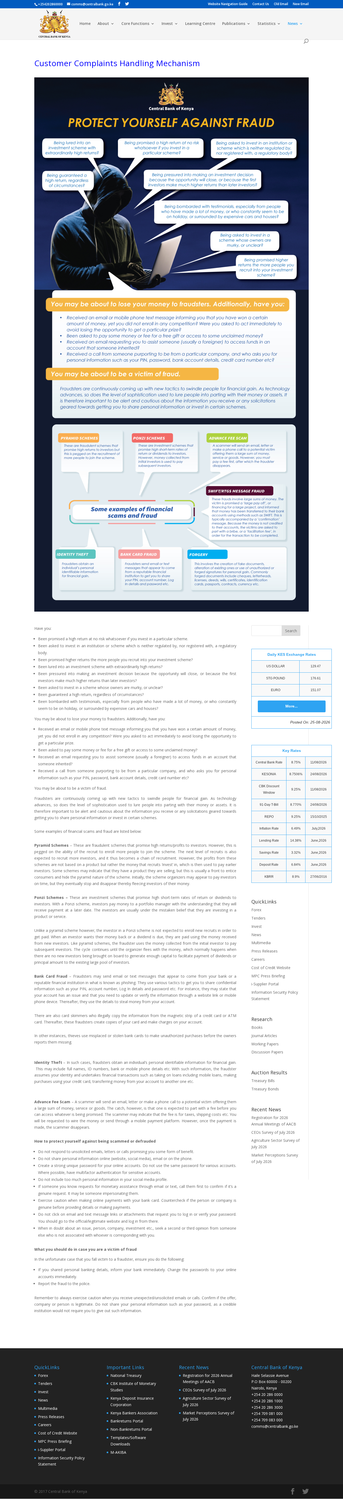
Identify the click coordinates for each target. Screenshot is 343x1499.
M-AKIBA (118, 1452)
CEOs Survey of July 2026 (273, 1132)
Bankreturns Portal (126, 1420)
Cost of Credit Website (270, 967)
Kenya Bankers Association (134, 1412)
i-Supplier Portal (265, 983)
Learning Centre (200, 24)
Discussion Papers (267, 1051)
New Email (301, 4)
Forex (256, 909)
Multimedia (261, 942)
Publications (233, 24)
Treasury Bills (263, 1080)
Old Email (281, 4)
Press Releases (264, 951)
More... (291, 706)
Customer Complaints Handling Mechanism (117, 63)
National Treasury (125, 1375)
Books (257, 1027)
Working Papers (265, 1043)
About (103, 24)
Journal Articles (264, 1035)
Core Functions (135, 24)
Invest (167, 24)
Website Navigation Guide (228, 4)
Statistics (266, 24)
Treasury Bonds (265, 1088)
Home (85, 24)
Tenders (258, 918)
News (293, 24)
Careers (258, 959)
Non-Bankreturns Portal (131, 1429)
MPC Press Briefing (268, 975)
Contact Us (260, 4)
